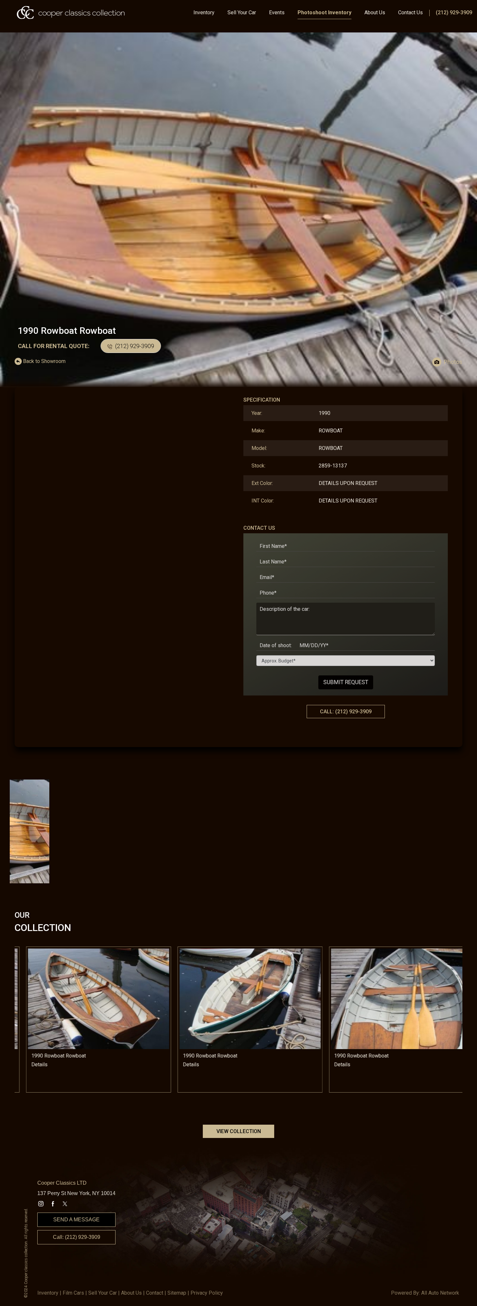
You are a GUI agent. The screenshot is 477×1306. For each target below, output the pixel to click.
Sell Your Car (241, 12)
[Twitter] (64, 1203)
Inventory (203, 12)
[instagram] (40, 1203)
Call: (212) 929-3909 (76, 1237)
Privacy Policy (206, 1293)
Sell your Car (102, 1293)
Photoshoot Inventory (324, 12)
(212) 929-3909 (454, 12)
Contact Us (410, 12)
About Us (374, 12)
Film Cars (73, 1293)
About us (131, 1293)
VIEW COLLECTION (238, 1131)
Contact (154, 1293)
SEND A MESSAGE (76, 1219)
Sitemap (176, 1293)
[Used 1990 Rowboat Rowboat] (238, 211)
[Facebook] (52, 1203)
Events (277, 12)
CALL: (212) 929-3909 (346, 711)
